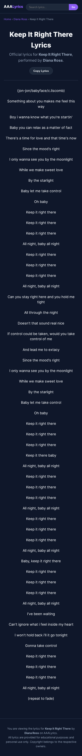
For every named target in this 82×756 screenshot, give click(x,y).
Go (73, 7)
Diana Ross (20, 19)
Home (7, 19)
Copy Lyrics (41, 70)
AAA (13, 6)
